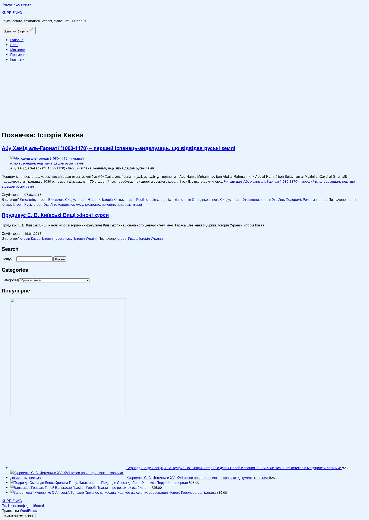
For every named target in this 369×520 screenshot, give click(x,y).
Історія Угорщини (245, 199)
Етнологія (27, 199)
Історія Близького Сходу (56, 199)
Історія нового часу (57, 238)
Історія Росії (134, 199)
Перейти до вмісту (16, 4)
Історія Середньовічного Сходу (205, 199)
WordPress (28, 510)
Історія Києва (112, 199)
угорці (137, 204)
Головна (16, 39)
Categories (10, 280)
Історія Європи (88, 199)
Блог (14, 44)
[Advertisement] (184, 95)
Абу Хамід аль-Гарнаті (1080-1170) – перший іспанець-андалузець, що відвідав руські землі (118, 147)
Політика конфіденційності (23, 505)
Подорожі (293, 199)
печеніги (108, 204)
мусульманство (88, 204)
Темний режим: (13, 516)
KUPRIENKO (12, 12)
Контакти (17, 59)
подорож (124, 204)
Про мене (18, 54)
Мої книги (17, 49)
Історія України (272, 199)
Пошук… (9, 258)
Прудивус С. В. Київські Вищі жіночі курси (55, 214)
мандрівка (66, 204)
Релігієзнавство (315, 199)
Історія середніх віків (162, 199)
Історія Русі (22, 204)
